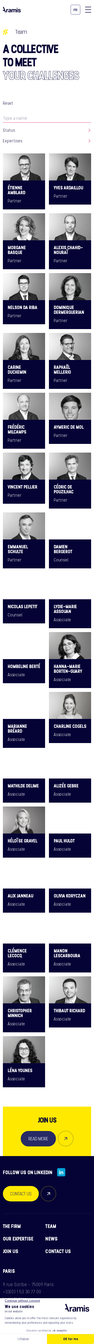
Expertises (12, 141)
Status (9, 130)
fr (76, 10)
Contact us (58, 1251)
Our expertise (18, 1238)
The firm (12, 1226)
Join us (10, 1251)
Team (50, 1226)
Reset (8, 103)
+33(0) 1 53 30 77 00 (22, 1292)
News (51, 1238)
